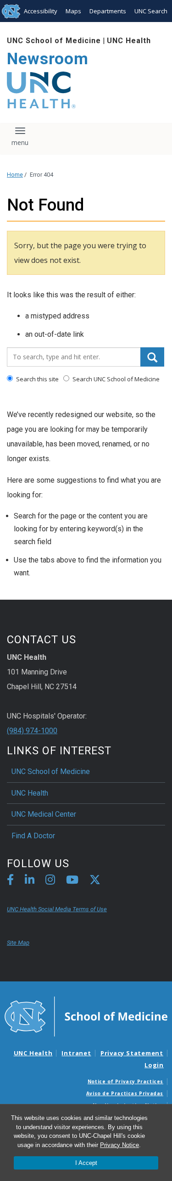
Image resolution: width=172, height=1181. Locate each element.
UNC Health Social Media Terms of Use (57, 909)
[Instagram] (50, 881)
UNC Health (129, 40)
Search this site (37, 379)
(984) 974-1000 (32, 730)
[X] (94, 881)
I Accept (86, 1162)
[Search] (152, 357)
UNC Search (150, 11)
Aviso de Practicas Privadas (124, 1093)
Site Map (18, 942)
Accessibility (40, 11)
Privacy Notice (119, 1145)
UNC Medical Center (43, 814)
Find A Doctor (33, 835)
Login (154, 1065)
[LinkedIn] (29, 881)
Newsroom (48, 59)
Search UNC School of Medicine (115, 379)
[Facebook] (10, 881)
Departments (107, 11)
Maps (73, 11)
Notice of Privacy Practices (125, 1081)
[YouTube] (72, 881)
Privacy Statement (131, 1053)
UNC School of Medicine (54, 40)
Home (15, 174)
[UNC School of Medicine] (86, 1016)
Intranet (76, 1053)
